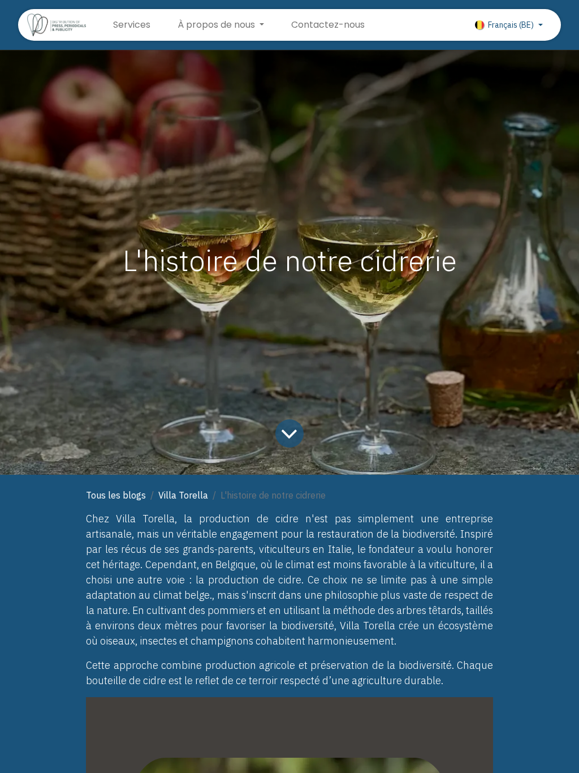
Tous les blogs (116, 495)
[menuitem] (132, 25)
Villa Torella (183, 495)
